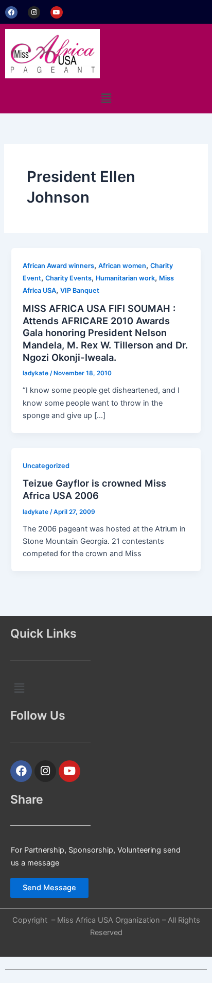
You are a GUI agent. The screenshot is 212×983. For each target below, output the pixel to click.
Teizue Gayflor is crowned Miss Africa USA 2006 (94, 489)
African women (122, 266)
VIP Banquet (79, 290)
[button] (106, 98)
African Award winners (58, 266)
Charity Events (68, 278)
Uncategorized (46, 466)
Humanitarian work (125, 278)
